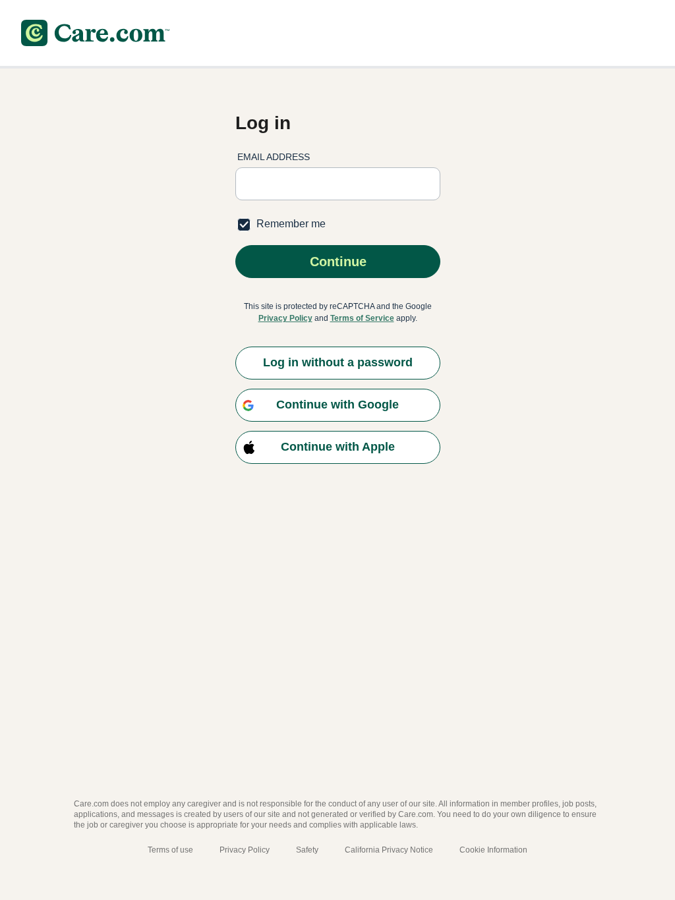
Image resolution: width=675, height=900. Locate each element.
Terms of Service (362, 318)
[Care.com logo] (95, 33)
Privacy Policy (285, 318)
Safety (307, 850)
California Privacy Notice (389, 850)
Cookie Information (493, 850)
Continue (337, 261)
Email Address (273, 157)
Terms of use (170, 850)
